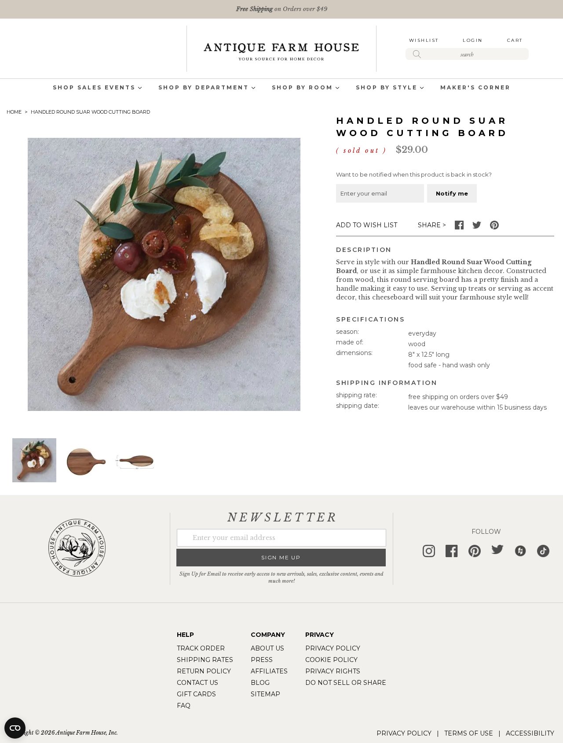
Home (14, 112)
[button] (85, 460)
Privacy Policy (332, 648)
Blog (260, 683)
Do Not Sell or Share (345, 683)
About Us (267, 648)
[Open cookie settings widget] (15, 728)
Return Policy (204, 671)
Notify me (452, 193)
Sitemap (265, 694)
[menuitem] (94, 88)
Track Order (201, 648)
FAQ (183, 706)
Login (473, 40)
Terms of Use (468, 733)
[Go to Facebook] (459, 227)
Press (262, 660)
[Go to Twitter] (476, 227)
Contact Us (197, 683)
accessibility (530, 733)
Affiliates (269, 671)
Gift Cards (196, 694)
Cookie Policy (331, 660)
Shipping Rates (205, 660)
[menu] (281, 88)
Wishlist (424, 40)
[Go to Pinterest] (494, 227)
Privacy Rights (332, 671)
